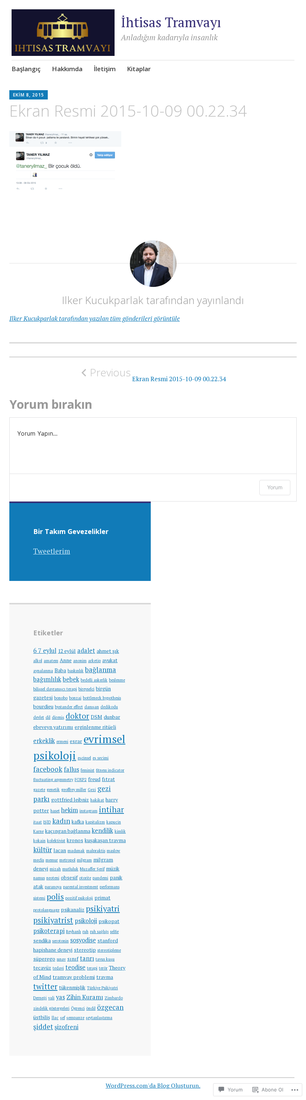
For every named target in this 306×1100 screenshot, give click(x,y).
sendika (42, 940)
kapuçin (113, 822)
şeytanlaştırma (99, 1017)
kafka (78, 821)
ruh (85, 931)
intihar (111, 810)
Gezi (92, 789)
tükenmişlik (72, 987)
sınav (61, 959)
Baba (60, 670)
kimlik (120, 831)
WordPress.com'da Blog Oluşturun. (153, 1085)
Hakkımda (67, 68)
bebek (71, 679)
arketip (94, 660)
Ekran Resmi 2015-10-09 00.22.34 (158, 374)
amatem (51, 660)
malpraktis (95, 850)
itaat (37, 822)
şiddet (43, 1026)
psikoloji (86, 921)
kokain (39, 840)
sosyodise (83, 940)
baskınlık (76, 670)
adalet (86, 651)
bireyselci (86, 689)
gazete (39, 789)
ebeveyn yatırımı (53, 727)
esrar (76, 741)
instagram (88, 810)
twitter (45, 987)
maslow (113, 850)
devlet (38, 717)
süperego (44, 958)
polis (55, 896)
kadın (61, 820)
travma (104, 977)
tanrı (87, 958)
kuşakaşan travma (105, 840)
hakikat (97, 800)
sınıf (72, 958)
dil (48, 717)
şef (62, 1017)
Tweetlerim (51, 551)
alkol (37, 660)
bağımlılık (47, 679)
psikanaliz (72, 909)
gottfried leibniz (70, 799)
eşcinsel (84, 758)
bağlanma (100, 669)
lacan (59, 850)
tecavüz (42, 967)
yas (60, 997)
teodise (75, 967)
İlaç (55, 1017)
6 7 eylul (44, 651)
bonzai (75, 698)
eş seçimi (101, 758)
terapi (92, 968)
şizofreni (66, 1027)
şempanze (75, 1017)
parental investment (80, 886)
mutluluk (70, 869)
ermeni (62, 741)
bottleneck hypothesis (102, 698)
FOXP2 (81, 779)
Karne (38, 831)
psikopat (109, 921)
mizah (55, 869)
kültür (42, 849)
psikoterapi (49, 931)
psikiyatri (103, 908)
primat (102, 897)
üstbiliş (41, 1017)
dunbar (112, 717)
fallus (71, 769)
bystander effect (69, 706)
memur (52, 860)
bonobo (61, 698)
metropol (67, 860)
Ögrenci (78, 1008)
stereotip (85, 949)
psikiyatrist (53, 920)
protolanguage (46, 910)
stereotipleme (109, 950)
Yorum (274, 487)
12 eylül (67, 651)
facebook (47, 769)
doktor (77, 716)
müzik (112, 868)
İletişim (105, 68)
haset (55, 810)
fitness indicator (110, 770)
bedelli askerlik (94, 680)
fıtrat (108, 779)
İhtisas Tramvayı (171, 22)
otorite (85, 878)
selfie (114, 931)
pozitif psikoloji (79, 898)
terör (103, 968)
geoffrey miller (73, 789)
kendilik (102, 830)
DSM (96, 717)
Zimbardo (113, 998)
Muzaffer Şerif (92, 869)
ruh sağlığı (99, 931)
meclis (38, 860)
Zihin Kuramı (84, 997)
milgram (84, 860)
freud (94, 779)
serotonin (60, 940)
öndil (91, 1008)
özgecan (110, 1007)
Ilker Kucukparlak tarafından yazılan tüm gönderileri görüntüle (94, 318)
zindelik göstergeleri (51, 1008)
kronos (75, 840)
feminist (87, 770)
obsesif (69, 877)
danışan (91, 706)
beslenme (117, 680)
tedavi (58, 968)
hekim (69, 810)
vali (51, 998)
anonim (80, 660)
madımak (76, 850)
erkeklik (44, 741)
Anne (66, 660)
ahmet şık (108, 651)
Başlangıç (26, 68)
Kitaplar (139, 68)
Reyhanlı (73, 931)
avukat (110, 660)
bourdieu (43, 706)
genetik (53, 789)
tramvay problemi (74, 977)
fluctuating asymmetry (53, 779)
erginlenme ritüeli (95, 727)
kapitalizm (95, 822)
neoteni (52, 878)
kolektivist (56, 840)
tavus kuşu (105, 959)
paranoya (53, 886)
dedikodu (109, 706)
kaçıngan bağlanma (67, 831)
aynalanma (43, 670)
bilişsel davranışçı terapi (55, 689)
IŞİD (47, 822)
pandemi (100, 878)
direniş (58, 717)
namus (39, 878)
